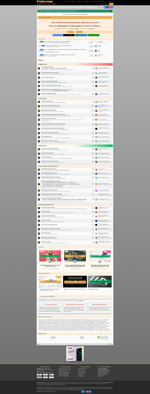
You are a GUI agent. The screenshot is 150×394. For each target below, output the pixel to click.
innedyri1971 (79, 319)
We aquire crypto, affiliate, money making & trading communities (58, 45)
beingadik (91, 323)
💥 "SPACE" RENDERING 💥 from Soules (105, 224)
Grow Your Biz (102, 1)
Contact (110, 1)
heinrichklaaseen (102, 106)
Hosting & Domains (66, 199)
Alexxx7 (85, 327)
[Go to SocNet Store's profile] (96, 229)
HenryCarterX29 (57, 327)
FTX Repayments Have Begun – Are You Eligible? (107, 93)
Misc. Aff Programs (59, 185)
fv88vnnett (84, 319)
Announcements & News (54, 46)
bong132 (101, 141)
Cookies (69, 391)
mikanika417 (92, 322)
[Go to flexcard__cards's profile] (96, 129)
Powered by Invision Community (107, 392)
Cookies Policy (81, 374)
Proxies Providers (45, 211)
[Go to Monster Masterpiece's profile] (96, 77)
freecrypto (62, 324)
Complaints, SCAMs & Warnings (48, 93)
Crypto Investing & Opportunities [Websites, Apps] (53, 114)
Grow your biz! (91, 28)
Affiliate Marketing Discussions (48, 168)
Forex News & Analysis (46, 157)
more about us (80, 300)
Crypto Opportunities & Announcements (50, 105)
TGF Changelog (82, 371)
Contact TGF (52, 68)
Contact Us (64, 391)
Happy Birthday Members (103, 72)
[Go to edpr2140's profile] (96, 120)
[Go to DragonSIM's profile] (96, 221)
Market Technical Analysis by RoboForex (105, 157)
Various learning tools (102, 105)
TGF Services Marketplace (64, 375)
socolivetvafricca (61, 326)
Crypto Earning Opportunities (64, 372)
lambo (99, 50)
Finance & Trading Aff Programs (49, 182)
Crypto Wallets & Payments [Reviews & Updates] (52, 128)
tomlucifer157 (45, 324)
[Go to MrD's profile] (96, 73)
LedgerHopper (102, 154)
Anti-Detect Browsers (51, 199)
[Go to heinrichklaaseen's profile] (96, 106)
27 (51, 50)
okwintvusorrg (68, 326)
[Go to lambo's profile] (96, 51)
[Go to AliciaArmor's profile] (96, 191)
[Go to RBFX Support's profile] (96, 158)
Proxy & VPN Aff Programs (48, 184)
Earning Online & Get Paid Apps (48, 118)
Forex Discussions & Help (47, 153)
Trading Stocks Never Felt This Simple (105, 148)
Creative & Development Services (49, 224)
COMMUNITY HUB (42, 64)
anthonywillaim (74, 324)
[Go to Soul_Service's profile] (96, 225)
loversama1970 (41, 327)
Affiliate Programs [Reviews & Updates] (50, 181)
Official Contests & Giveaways (65, 369)
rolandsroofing (90, 326)
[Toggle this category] (111, 64)
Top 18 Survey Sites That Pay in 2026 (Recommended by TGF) (100, 265)
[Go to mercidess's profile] (96, 184)
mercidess (101, 184)
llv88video (102, 323)
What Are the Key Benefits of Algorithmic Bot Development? (109, 76)
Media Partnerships (102, 374)
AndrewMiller (57, 324)
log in (67, 90)
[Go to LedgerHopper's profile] (96, 154)
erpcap (82, 322)
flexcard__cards (102, 128)
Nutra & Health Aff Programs (48, 185)
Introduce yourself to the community (50, 72)
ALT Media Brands (51, 391)
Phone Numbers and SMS (81, 199)
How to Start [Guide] (82, 368)
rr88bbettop (74, 319)
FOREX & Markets (42, 145)
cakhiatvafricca (89, 319)
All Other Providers (45, 241)
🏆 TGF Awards (46, 68)
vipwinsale (64, 319)
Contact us (42, 371)
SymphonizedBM (102, 137)
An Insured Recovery (42, 326)
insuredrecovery (68, 324)
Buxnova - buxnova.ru (102, 119)
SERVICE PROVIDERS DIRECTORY (46, 204)
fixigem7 (66, 323)
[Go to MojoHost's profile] (96, 216)
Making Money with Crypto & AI (48, 110)
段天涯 (46, 319)
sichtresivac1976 (41, 319)
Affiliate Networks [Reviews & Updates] (50, 177)
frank (63, 328)
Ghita (54, 319)
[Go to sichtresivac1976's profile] (98, 337)
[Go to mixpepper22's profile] (96, 115)
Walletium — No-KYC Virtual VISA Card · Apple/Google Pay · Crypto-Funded (59, 54)
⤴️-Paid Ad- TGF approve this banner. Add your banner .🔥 (75, 14)
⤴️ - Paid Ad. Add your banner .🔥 (75, 362)
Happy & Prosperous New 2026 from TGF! (106, 67)
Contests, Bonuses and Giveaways (49, 81)
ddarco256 (55, 323)
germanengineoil (96, 323)
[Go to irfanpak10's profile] (96, 124)
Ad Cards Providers (46, 232)
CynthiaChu (70, 328)
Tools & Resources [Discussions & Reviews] (51, 198)
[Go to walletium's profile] (96, 55)
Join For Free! (73, 28)
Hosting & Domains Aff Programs (61, 184)
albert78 (101, 319)
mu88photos (46, 328)
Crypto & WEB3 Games (46, 136)
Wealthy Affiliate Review (94, 289)
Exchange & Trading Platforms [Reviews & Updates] (53, 123)
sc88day (87, 323)
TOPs (80, 1)
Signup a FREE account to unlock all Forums (51, 89)
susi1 (59, 322)
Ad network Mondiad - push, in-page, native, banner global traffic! (57, 41)
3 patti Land (73, 322)
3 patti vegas (78, 322)
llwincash (81, 328)
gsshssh (100, 68)
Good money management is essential (105, 153)
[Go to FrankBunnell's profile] (96, 199)
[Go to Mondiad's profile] (96, 42)
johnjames (82, 327)
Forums (66, 1)
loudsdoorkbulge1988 (42, 322)
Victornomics (49, 322)
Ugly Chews (100, 324)
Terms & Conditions (82, 372)
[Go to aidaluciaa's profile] (96, 46)
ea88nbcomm (50, 319)
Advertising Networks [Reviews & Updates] (61, 42)
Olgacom (62, 327)
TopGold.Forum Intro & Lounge (65, 368)
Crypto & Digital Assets (63, 371)
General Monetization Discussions (49, 173)
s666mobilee (51, 328)
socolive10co (71, 327)
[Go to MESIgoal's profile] (96, 170)
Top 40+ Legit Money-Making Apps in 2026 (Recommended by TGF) (75, 265)
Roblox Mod (75, 323)
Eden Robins (40, 328)
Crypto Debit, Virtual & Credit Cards (49, 132)
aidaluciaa (99, 45)
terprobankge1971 (41, 323)
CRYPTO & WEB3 (42, 98)
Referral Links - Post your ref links (49, 140)
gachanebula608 (50, 326)
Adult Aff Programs (72, 182)
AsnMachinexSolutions (104, 322)
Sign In (71, 31)
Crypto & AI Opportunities (64, 373)
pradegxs (101, 328)
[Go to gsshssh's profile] (96, 68)
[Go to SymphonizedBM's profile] (96, 137)
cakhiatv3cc (55, 326)
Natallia (96, 324)
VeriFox (59, 328)
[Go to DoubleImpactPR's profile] (96, 86)
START (73, 1)
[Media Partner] (39, 374)
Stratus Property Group (49, 327)
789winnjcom (55, 322)
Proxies (59, 199)
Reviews (87, 1)
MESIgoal (66, 328)
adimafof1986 (58, 319)
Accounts (73, 199)
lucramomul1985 (87, 324)
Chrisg (97, 319)
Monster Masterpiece (103, 77)
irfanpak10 (101, 124)
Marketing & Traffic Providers (48, 237)
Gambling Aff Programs (62, 182)
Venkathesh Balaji (81, 323)
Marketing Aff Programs (74, 184)
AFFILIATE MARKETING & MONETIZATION (48, 166)
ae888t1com (77, 327)
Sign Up (80, 31)
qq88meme (73, 326)
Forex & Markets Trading (63, 374)
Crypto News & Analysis (47, 101)
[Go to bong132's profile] (96, 141)
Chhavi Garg (92, 324)
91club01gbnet (86, 328)
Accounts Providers (46, 220)
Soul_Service (101, 225)
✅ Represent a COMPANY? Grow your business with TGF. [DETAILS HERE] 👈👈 (57, 11)
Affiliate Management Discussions (49, 189)
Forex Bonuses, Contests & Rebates (49, 161)
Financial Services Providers (48, 207)
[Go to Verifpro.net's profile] (96, 208)
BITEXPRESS (78, 326)
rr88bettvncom (87, 322)
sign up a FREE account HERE (59, 90)
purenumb (95, 326)
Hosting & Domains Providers (48, 215)
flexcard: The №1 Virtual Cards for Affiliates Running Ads (108, 127)
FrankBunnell (106, 326)
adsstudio (40, 324)
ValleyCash (101, 102)
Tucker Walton (68, 319)
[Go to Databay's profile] (96, 212)
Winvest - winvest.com (102, 114)
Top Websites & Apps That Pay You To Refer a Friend (50, 265)
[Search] (54, 4)
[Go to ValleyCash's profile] (96, 102)
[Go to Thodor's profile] (96, 178)
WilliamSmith (92, 328)
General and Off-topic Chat (47, 77)
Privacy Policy (81, 373)
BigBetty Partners (76, 328)
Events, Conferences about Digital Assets (51, 85)
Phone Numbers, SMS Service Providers (50, 228)
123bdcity (56, 328)
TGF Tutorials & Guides (61, 68)
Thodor (100, 178)
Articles (94, 1)
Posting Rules (81, 369)
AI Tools (44, 199)
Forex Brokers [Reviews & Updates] (49, 148)
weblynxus (98, 327)
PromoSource (83, 326)
